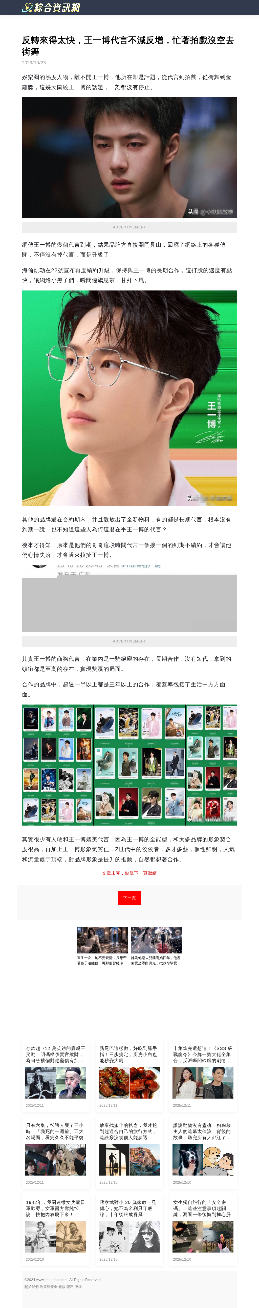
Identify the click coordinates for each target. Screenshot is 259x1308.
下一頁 (129, 898)
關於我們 (32, 1287)
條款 (62, 1287)
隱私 (70, 1287)
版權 (78, 1287)
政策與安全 (48, 1287)
